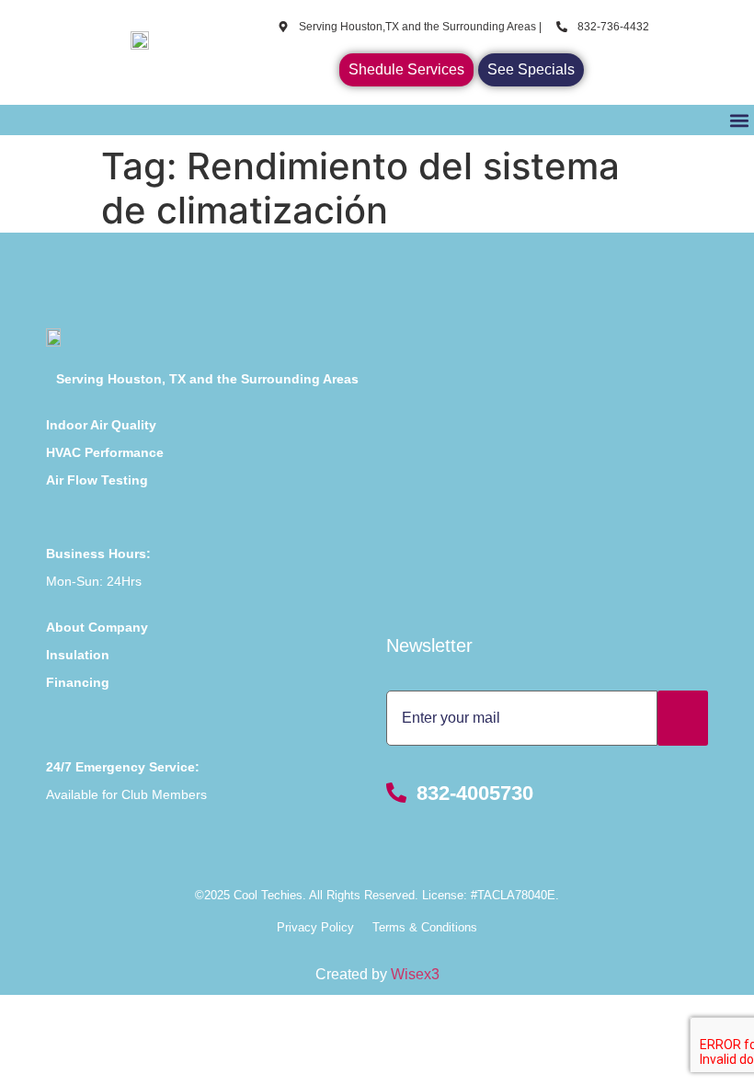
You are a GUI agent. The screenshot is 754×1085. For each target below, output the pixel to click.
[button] (739, 120)
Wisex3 (415, 974)
